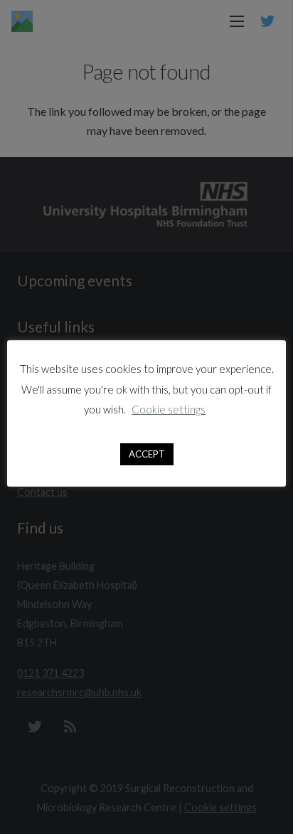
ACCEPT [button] (147, 454)
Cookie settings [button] (169, 409)
